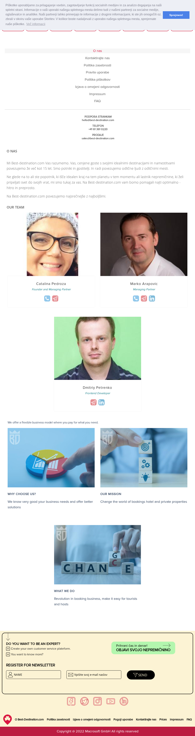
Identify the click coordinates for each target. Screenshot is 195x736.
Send (142, 675)
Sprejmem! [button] (176, 15)
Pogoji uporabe (123, 719)
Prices (163, 719)
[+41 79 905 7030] (47, 298)
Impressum (177, 719)
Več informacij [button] (35, 24)
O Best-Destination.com (29, 719)
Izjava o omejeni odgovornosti (91, 719)
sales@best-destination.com (98, 138)
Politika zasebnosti (58, 719)
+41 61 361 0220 (98, 129)
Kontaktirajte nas (146, 719)
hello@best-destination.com (98, 120)
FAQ (189, 719)
